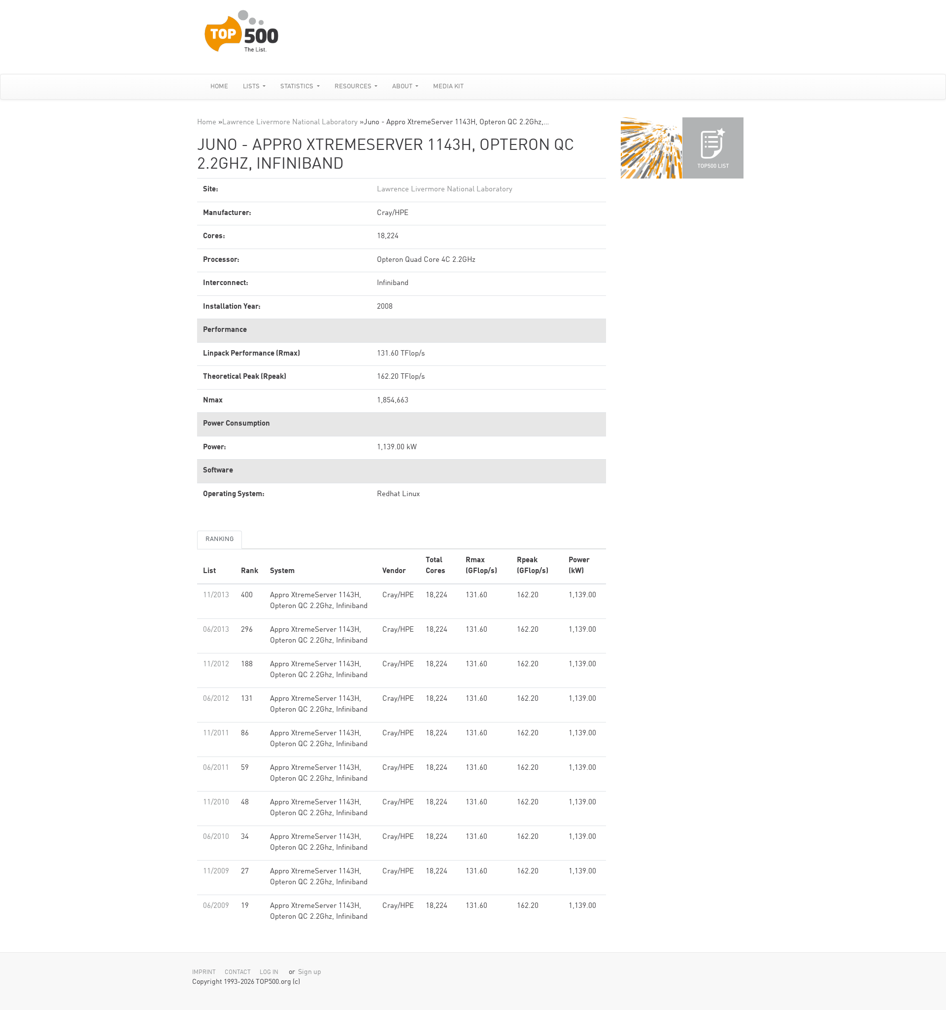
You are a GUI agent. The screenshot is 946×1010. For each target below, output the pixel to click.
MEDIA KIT (448, 86)
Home (219, 86)
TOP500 (651, 148)
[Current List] (712, 148)
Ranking (219, 539)
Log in (269, 972)
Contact (238, 972)
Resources (354, 86)
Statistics (297, 86)
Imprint (204, 972)
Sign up (309, 972)
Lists (252, 86)
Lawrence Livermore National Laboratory (290, 122)
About (403, 86)
